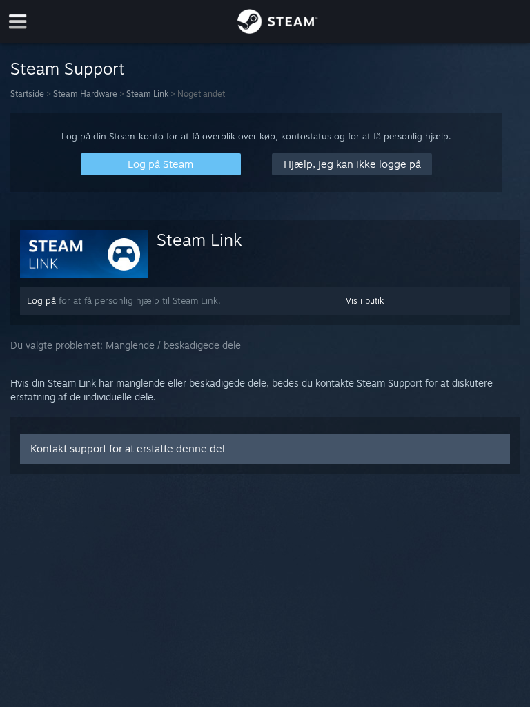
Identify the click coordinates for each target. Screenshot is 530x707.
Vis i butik (365, 301)
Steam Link (147, 93)
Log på (41, 300)
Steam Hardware (85, 93)
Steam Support (67, 68)
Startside (27, 93)
